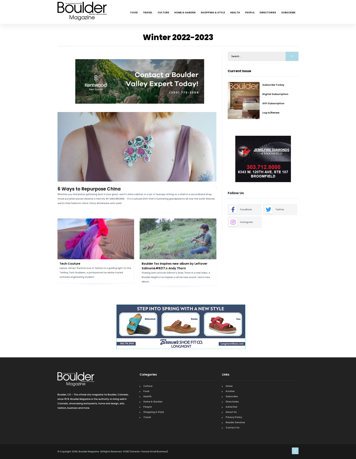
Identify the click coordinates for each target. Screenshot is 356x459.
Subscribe (288, 12)
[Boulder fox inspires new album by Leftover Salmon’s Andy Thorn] (178, 238)
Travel (147, 12)
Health (235, 12)
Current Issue (239, 71)
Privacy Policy (234, 417)
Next (301, 159)
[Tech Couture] (95, 238)
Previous (52, 82)
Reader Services (235, 422)
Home (229, 386)
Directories (268, 12)
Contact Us (232, 427)
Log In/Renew (270, 112)
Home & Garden (184, 12)
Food (134, 12)
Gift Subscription (273, 103)
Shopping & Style (213, 12)
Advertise (231, 406)
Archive (230, 391)
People (249, 12)
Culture (163, 12)
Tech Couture (70, 263)
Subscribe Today (273, 85)
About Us (231, 412)
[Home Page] (82, 6)
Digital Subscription (275, 94)
